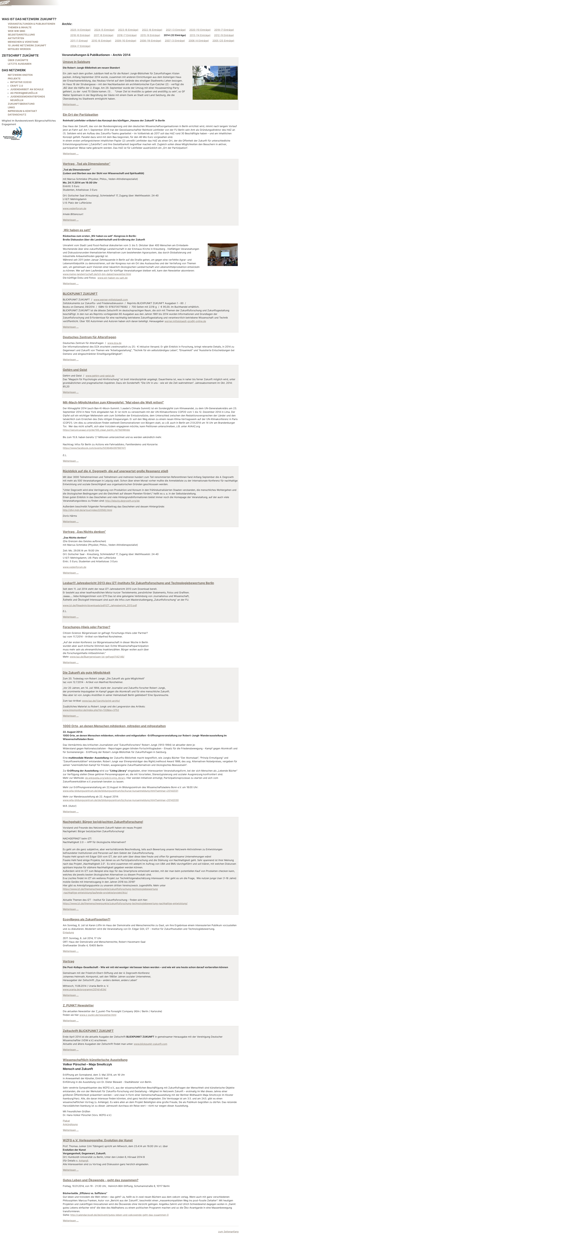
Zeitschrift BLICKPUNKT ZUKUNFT (88, 1031)
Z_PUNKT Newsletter (78, 1005)
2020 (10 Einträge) (200, 29)
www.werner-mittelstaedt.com (111, 299)
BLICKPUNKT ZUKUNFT (80, 293)
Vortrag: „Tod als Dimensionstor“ (86, 164)
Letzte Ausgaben (19, 63)
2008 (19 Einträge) (150, 40)
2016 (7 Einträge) (127, 35)
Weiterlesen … (71, 104)
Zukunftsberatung (21, 103)
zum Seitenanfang (228, 1231)
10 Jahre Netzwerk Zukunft (27, 45)
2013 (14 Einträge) (200, 35)
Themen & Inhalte (20, 27)
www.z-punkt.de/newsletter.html (97, 1014)
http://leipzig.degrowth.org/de (122, 500)
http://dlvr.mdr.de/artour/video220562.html (87, 510)
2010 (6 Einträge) (101, 40)
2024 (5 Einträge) (104, 29)
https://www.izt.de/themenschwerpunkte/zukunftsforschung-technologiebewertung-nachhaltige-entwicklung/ (125, 903)
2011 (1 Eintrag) (79, 40)
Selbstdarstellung (21, 34)
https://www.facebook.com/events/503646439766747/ (94, 447)
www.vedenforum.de (74, 208)
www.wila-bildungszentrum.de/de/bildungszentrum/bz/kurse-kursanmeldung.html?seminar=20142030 (121, 800)
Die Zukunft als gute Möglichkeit (86, 672)
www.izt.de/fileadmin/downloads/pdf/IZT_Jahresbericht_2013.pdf (100, 605)
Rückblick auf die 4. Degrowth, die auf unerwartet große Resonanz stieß (115, 471)
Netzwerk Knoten (20, 74)
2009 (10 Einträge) (125, 40)
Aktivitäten (16, 38)
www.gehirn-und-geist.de (100, 375)
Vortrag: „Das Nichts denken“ (84, 532)
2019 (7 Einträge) (224, 29)
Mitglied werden (19, 49)
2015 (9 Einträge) (150, 35)
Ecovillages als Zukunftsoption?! (86, 919)
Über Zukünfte (18, 60)
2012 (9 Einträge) (224, 35)
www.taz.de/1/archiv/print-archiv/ (101, 700)
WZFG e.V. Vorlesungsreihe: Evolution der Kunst (98, 1140)
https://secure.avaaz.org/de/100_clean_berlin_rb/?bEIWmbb (96, 429)
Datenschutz (17, 114)
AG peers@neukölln (23, 92)
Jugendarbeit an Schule (27, 89)
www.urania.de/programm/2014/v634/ (84, 989)
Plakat (66, 1120)
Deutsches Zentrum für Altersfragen (89, 337)
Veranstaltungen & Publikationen (31, 23)
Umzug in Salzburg (76, 62)
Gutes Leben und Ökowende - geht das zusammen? (100, 1180)
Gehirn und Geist (75, 370)
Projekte (14, 78)
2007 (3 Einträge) (175, 40)
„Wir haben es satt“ (77, 230)
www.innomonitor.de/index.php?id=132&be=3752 (91, 710)
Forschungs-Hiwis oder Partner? (86, 627)
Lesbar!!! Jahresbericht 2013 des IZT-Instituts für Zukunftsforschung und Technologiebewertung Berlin (138, 583)
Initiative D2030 (21, 82)
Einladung (68, 932)
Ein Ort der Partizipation (80, 114)
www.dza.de (114, 343)
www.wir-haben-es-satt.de (113, 277)
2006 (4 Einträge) (199, 40)
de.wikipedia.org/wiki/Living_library (105, 777)
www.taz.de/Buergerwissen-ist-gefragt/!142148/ (97, 656)
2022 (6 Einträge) (152, 29)
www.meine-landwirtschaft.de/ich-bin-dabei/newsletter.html (97, 274)
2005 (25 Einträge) (223, 40)
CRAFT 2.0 (16, 85)
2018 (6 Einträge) (80, 35)
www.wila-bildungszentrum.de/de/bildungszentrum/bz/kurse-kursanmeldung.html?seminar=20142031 (120, 790)
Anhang (83, 1160)
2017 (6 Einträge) (103, 35)
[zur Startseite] (30, 3)
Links (11, 107)
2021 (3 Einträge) (176, 29)
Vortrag (68, 961)
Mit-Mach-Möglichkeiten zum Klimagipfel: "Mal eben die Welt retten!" (113, 402)
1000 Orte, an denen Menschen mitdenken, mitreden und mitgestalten (114, 726)
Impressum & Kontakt (22, 110)
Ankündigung (70, 1124)
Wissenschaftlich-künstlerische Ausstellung (95, 1060)
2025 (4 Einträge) (80, 29)
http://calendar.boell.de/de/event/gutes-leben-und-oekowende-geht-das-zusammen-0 (119, 1214)
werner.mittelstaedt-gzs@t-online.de (185, 321)
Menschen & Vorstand (23, 41)
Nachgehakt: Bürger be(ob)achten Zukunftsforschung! (103, 822)
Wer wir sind (16, 30)
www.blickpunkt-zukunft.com (150, 1043)
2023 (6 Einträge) (128, 29)
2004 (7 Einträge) (80, 46)
